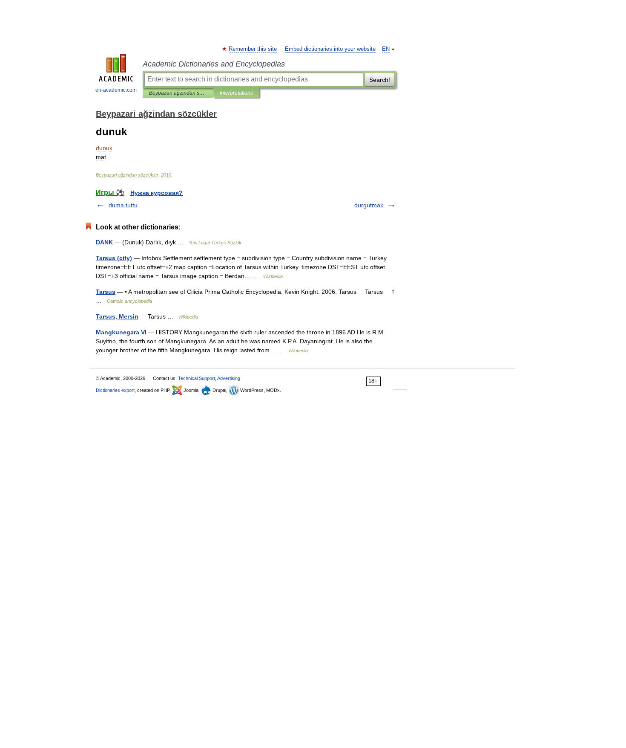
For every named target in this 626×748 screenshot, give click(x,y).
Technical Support (196, 378)
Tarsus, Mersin (117, 316)
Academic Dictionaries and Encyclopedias (214, 64)
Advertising (228, 378)
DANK (104, 242)
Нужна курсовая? (156, 192)
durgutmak (368, 205)
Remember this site (253, 49)
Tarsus (105, 291)
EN (386, 49)
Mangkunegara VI (121, 332)
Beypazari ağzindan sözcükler (178, 93)
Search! (379, 79)
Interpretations (236, 93)
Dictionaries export (115, 390)
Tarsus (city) (114, 258)
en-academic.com (116, 90)
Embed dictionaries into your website (330, 49)
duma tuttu (123, 205)
